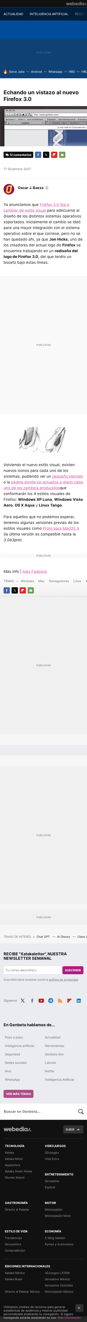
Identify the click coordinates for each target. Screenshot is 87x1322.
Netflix (49, 1071)
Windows (27, 581)
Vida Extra (52, 1159)
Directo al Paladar (17, 1209)
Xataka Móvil (13, 1159)
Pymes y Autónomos (59, 1244)
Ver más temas (18, 1094)
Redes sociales (16, 1062)
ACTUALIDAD (13, 14)
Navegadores (59, 581)
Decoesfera (13, 1244)
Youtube (41, 1000)
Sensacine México (57, 1279)
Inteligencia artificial (19, 1046)
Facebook (38, 155)
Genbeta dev (54, 1054)
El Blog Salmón (55, 1238)
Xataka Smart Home (18, 1171)
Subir (70, 1129)
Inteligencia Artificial (59, 1079)
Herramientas (54, 1046)
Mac (41, 581)
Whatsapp (55, 71)
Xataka (9, 1152)
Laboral (50, 1062)
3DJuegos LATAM (57, 1273)
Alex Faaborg (34, 571)
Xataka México (15, 1273)
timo (8, 1071)
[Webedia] (76, 3)
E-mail (62, 155)
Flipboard (54, 155)
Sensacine (52, 1181)
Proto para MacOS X (61, 528)
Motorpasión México (59, 1291)
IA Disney (64, 936)
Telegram (50, 1000)
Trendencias (13, 1238)
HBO (72, 71)
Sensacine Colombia (59, 1285)
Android (36, 71)
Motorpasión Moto (58, 1215)
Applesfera (12, 1165)
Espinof (50, 1187)
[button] (33, 187)
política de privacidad (63, 979)
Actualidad (52, 1037)
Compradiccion (15, 1250)
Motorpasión (53, 1209)
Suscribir (73, 970)
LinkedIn (78, 1000)
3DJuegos (52, 1152)
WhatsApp (12, 1079)
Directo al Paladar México (22, 1291)
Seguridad (12, 1054)
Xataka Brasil (13, 1279)
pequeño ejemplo (67, 476)
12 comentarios (20, 155)
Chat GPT (44, 936)
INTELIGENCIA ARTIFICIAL (49, 14)
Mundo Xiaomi (15, 1177)
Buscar (81, 1111)
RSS (60, 1000)
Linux (77, 581)
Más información (69, 1317)
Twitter (46, 155)
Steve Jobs (17, 71)
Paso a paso (14, 1037)
